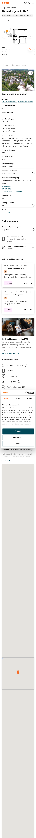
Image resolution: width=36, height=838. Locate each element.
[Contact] (25, 3)
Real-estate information (14, 94)
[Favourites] (29, 3)
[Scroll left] (3, 59)
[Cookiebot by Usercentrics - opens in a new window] (25, 393)
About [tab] (29, 398)
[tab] (3, 21)
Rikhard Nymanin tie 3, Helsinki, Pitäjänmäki (17, 102)
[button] (33, 173)
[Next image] (30, 36)
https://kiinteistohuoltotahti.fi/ (13, 192)
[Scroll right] (32, 59)
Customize (17, 437)
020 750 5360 (6, 189)
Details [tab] (18, 398)
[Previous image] (4, 36)
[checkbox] (30, 48)
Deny (18, 443)
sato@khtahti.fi (7, 186)
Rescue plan (6, 212)
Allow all (18, 431)
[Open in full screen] (30, 73)
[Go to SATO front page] (5, 2)
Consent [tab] (6, 398)
